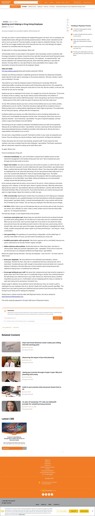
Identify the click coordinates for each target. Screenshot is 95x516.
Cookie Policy (22, 514)
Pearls (63, 2)
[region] (47, 511)
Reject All (73, 511)
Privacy (47, 469)
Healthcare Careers (32, 6)
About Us (47, 460)
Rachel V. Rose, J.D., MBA (30, 406)
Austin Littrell (27, 392)
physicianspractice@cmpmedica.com (12, 297)
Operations (16, 327)
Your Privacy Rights (47, 474)
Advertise (47, 462)
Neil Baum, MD (28, 360)
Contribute (47, 463)
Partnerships (52, 6)
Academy (58, 2)
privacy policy (31, 321)
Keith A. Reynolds (28, 347)
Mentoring (46, 6)
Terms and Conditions (47, 471)
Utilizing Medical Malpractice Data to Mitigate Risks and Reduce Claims (70, 6)
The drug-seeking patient (9, 71)
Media (51, 2)
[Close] (92, 511)
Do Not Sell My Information (47, 472)
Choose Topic (14, 6)
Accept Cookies (84, 511)
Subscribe (56, 318)
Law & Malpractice (7, 327)
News (49, 504)
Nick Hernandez (28, 377)
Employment (40, 6)
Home (37, 504)
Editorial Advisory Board (47, 467)
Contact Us (47, 465)
